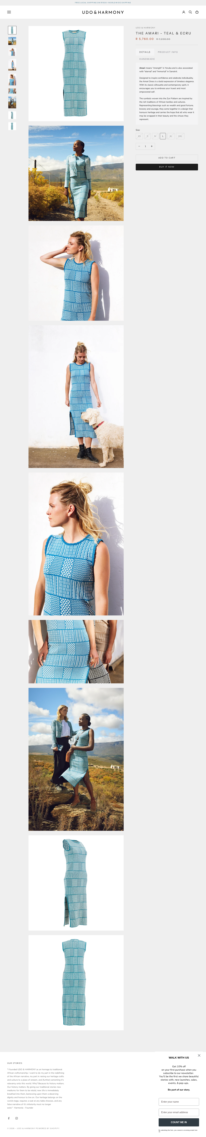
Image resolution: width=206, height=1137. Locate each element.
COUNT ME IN (179, 1122)
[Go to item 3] (12, 52)
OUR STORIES (14, 1063)
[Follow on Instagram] (16, 1118)
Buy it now (166, 166)
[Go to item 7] (12, 102)
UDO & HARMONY (145, 28)
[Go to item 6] (12, 91)
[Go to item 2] (12, 41)
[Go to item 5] (12, 79)
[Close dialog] (199, 1055)
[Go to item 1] (12, 30)
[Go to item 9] (12, 126)
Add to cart (166, 157)
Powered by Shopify (48, 1128)
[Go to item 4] (12, 65)
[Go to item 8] (12, 115)
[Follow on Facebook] (8, 1118)
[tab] (145, 51)
